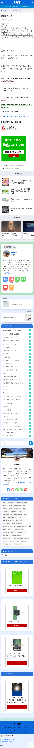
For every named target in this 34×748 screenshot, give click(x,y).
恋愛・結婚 (17, 357)
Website (11, 290)
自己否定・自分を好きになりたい (17, 383)
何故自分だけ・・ (17, 354)
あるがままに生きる (13, 621)
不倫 (24, 508)
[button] (7, 739)
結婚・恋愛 (10, 168)
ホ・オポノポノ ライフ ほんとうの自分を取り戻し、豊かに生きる (16, 656)
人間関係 (17, 347)
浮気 (10, 529)
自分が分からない (7, 538)
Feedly (17, 282)
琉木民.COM (24, 6)
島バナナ (19, 520)
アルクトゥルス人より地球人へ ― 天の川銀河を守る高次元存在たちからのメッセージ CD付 (16, 700)
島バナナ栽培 (6, 523)
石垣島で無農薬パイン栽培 (17, 426)
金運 (17, 386)
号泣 (4, 517)
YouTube (5, 290)
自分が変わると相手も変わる (21, 538)
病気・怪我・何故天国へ (17, 376)
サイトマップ (25, 727)
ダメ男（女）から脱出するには (17, 505)
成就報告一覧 (17, 337)
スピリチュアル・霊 (21, 502)
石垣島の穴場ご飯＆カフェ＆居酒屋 (17, 429)
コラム (17, 392)
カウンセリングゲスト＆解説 (17, 340)
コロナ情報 (17, 410)
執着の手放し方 (12, 517)
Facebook (5, 282)
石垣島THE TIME (17, 416)
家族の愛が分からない (8, 520)
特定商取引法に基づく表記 (12, 727)
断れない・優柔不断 (17, 366)
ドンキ (5, 508)
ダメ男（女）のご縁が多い (17, 360)
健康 (26, 514)
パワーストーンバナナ (15, 508)
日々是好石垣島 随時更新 (17, 413)
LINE (23, 282)
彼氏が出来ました (17, 523)
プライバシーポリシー (17, 730)
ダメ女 (5, 505)
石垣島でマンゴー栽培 (17, 423)
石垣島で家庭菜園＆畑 (17, 419)
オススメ (17, 406)
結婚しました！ (20, 168)
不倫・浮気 (17, 363)
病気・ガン (6, 532)
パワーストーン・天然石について (17, 396)
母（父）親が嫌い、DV (17, 370)
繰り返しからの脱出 (17, 535)
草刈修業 (5, 541)
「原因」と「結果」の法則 (15, 585)
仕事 (17, 389)
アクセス (8, 6)
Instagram (11, 282)
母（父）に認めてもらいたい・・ (22, 526)
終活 (13, 532)
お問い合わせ (16, 6)
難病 (16, 544)
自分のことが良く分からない (17, 379)
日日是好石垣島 (17, 403)
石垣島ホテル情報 (17, 436)
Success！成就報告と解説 (16, 165)
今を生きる (14, 511)
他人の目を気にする (17, 350)
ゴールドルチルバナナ (8, 502)
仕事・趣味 (6, 514)
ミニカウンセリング (17, 344)
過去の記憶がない (7, 544)
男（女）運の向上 (18, 529)
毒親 (4, 529)
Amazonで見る (17, 590)
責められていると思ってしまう (18, 541)
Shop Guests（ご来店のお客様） (17, 330)
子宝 (20, 517)
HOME (18, 724)
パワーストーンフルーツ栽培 (17, 399)
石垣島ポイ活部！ (17, 432)
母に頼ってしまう (7, 526)
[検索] (31, 443)
